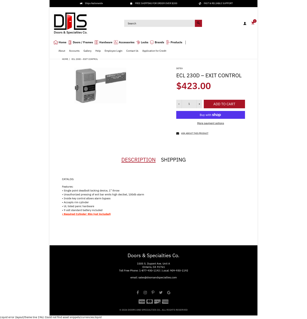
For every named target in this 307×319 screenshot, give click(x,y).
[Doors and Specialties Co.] (70, 23)
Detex (179, 68)
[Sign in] (245, 23)
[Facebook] (138, 293)
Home (65, 59)
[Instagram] (145, 293)
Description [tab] (138, 159)
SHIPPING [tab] (173, 159)
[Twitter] (161, 293)
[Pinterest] (153, 293)
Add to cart (224, 104)
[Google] (169, 293)
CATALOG (68, 179)
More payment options (210, 123)
